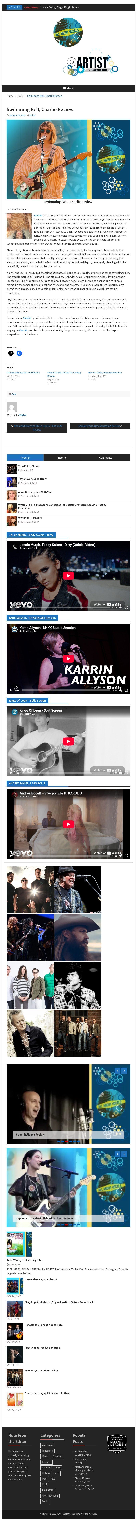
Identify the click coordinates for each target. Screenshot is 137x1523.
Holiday (46, 1473)
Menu (70, 88)
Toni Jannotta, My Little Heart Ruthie (47, 1393)
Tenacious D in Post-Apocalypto (44, 1324)
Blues (45, 1456)
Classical (56, 1456)
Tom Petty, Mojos (28, 466)
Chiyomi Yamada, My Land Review (23, 372)
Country (46, 1462)
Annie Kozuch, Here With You (35, 492)
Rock (44, 1484)
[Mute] (120, 607)
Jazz (56, 1473)
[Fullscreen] (126, 607)
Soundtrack (48, 1490)
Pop (44, 1478)
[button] (19, 226)
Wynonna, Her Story (30, 517)
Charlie (38, 215)
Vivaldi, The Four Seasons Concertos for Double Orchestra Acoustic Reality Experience (62, 506)
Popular (25, 457)
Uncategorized (50, 1495)
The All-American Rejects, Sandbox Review (43, 1134)
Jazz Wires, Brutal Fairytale (24, 1260)
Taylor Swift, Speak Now (32, 478)
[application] (68, 576)
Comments (105, 457)
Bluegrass (47, 1450)
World (45, 1501)
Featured (47, 1467)
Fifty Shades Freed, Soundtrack (43, 1347)
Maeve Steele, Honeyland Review (105, 372)
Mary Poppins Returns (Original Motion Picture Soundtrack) (59, 1302)
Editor (33, 115)
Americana (47, 1445)
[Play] (11, 607)
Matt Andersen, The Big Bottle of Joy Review (84, 1470)
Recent (62, 457)
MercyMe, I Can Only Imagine (41, 1370)
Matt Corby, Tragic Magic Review (37, 1218)
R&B (53, 1478)
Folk (14, 394)
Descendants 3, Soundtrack (41, 1279)
